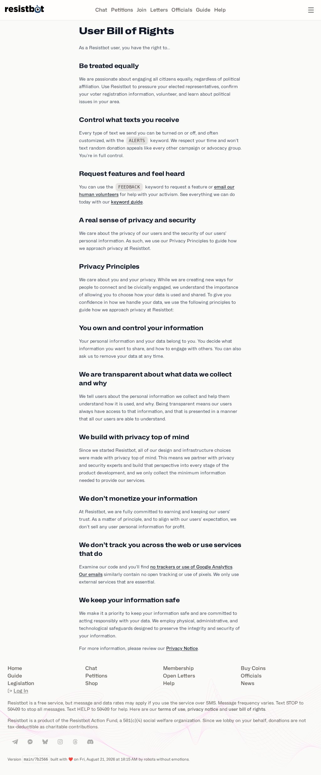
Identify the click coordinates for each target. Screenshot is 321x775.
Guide (203, 10)
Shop (91, 683)
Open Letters (179, 676)
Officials (181, 10)
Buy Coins (253, 668)
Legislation (21, 683)
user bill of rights (247, 709)
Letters (159, 10)
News (247, 683)
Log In (20, 691)
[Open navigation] (311, 10)
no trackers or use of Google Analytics (191, 566)
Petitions (122, 10)
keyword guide (127, 201)
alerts (137, 140)
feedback (129, 186)
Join (141, 10)
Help (220, 10)
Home (15, 668)
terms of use (171, 709)
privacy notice (202, 709)
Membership (178, 668)
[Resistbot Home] (24, 15)
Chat (101, 10)
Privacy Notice (182, 648)
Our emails (91, 574)
